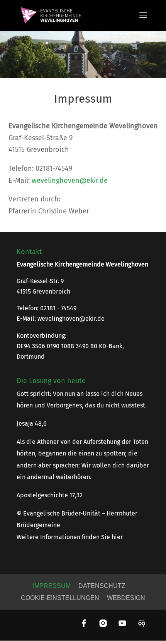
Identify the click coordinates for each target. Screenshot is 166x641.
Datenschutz (101, 586)
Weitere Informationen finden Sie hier (70, 537)
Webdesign (126, 598)
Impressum (52, 586)
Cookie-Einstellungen (60, 598)
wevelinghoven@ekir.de (70, 180)
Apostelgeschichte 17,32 (50, 495)
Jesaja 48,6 (32, 423)
